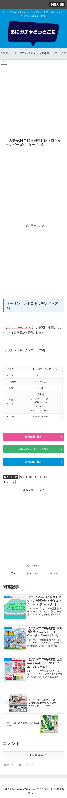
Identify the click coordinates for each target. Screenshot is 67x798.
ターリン (10, 482)
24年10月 (27, 477)
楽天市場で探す (33, 436)
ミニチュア (12, 477)
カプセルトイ (43, 477)
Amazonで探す (33, 461)
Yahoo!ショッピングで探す (33, 449)
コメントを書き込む (33, 754)
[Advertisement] (33, 98)
